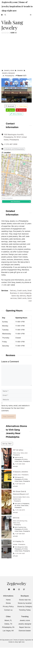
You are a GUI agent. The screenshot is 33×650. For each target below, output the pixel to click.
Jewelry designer (24, 624)
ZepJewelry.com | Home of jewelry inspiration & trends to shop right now (17, 6)
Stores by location (25, 603)
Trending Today (25, 610)
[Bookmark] (3, 467)
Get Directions (15, 201)
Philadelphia (16, 455)
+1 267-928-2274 (20, 483)
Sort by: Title (6, 443)
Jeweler (15, 544)
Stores (8, 603)
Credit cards (22, 291)
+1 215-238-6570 (20, 510)
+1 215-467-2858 (10, 144)
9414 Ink (16, 518)
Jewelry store (17, 474)
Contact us (8, 610)
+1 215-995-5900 (20, 464)
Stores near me (25, 600)
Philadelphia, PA (8, 627)
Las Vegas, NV (8, 631)
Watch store (25, 497)
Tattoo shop (16, 453)
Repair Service (24, 627)
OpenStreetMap (23, 195)
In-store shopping (24, 293)
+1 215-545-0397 (20, 553)
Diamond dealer (17, 497)
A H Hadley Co (18, 541)
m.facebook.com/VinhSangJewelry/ (14, 149)
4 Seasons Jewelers (20, 472)
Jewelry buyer (17, 499)
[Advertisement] (16, 52)
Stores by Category (24, 606)
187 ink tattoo (18, 450)
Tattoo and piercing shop (20, 520)
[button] (5, 15)
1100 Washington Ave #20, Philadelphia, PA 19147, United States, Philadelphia (15, 137)
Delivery (13, 291)
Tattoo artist (24, 453)
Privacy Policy (8, 606)
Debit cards (22, 298)
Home (8, 600)
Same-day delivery (18, 296)
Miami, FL (8, 620)
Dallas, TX (8, 624)
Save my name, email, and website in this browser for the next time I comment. (15, 408)
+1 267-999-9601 (20, 533)
